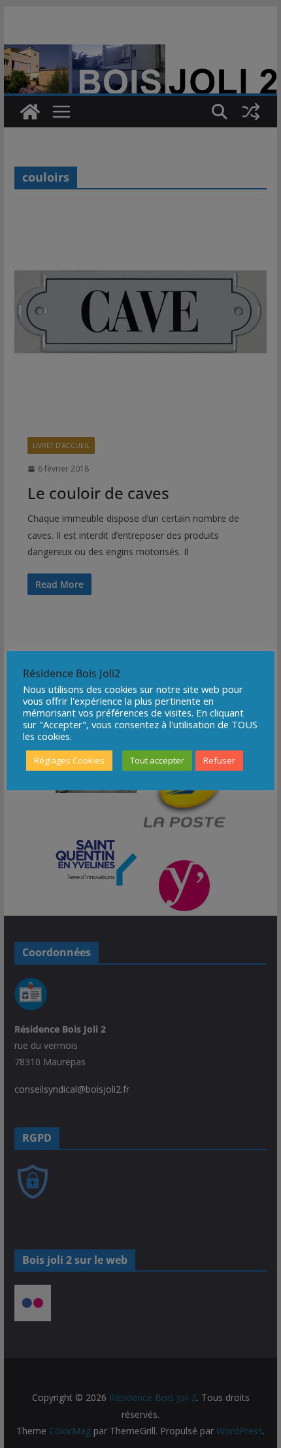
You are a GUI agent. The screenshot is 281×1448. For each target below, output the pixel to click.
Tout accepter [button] (157, 760)
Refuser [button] (219, 760)
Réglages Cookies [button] (69, 760)
